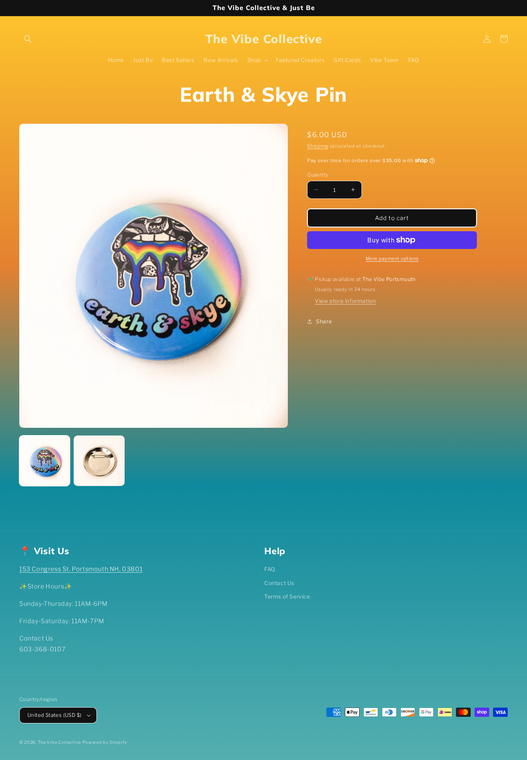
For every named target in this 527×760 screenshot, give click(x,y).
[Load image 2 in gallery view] (99, 460)
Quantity (317, 174)
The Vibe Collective (59, 742)
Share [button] (324, 321)
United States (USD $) (54, 715)
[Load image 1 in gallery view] (44, 460)
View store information (345, 301)
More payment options (392, 258)
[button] (27, 38)
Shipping (317, 146)
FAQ (269, 569)
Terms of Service (287, 596)
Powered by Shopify (105, 742)
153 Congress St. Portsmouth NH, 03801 (80, 569)
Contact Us (279, 583)
